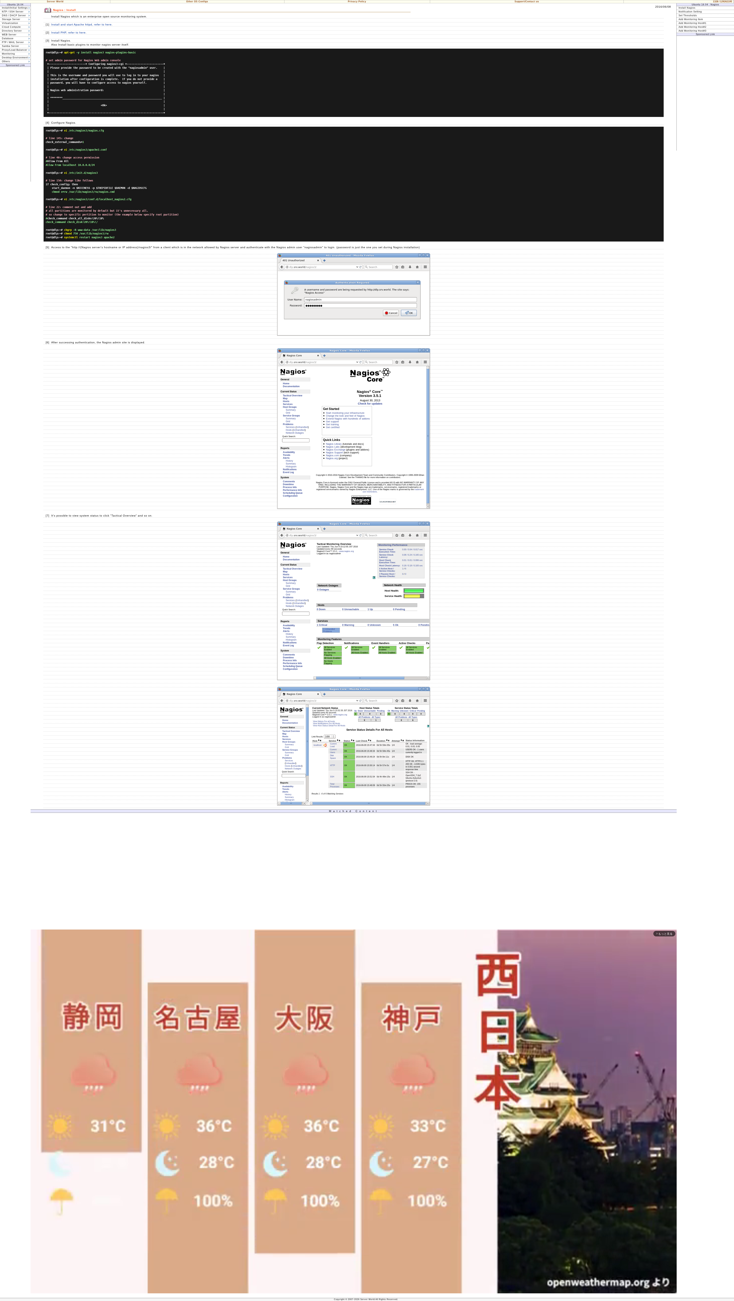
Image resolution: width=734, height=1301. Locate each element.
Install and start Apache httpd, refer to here (81, 24)
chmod (68, 233)
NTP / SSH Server (13, 11)
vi (65, 130)
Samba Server (10, 46)
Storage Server (11, 19)
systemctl (71, 237)
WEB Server (9, 34)
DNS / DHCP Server (14, 15)
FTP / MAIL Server (13, 42)
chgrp (68, 229)
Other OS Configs (197, 1)
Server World (55, 1)
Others (6, 61)
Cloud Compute (11, 27)
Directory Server (12, 30)
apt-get (69, 52)
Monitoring (8, 53)
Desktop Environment (15, 57)
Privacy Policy (357, 1)
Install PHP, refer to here (68, 32)
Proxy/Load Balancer (14, 50)
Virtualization (10, 23)
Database (8, 38)
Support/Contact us (527, 1)
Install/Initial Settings (15, 8)
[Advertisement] (15, 124)
